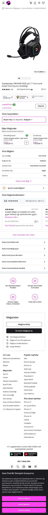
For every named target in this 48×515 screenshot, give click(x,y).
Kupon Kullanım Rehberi (12, 402)
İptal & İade (7, 385)
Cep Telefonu (29, 394)
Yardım (5, 378)
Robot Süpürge (29, 362)
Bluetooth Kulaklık (30, 383)
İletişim (5, 366)
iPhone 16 (27, 416)
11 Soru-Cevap (6, 108)
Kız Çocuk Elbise (30, 406)
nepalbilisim (7, 104)
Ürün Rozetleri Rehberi (11, 406)
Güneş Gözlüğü (29, 413)
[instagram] (23, 468)
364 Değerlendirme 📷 (25, 89)
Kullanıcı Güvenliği (9, 392)
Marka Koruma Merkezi (11, 359)
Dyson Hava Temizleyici (32, 430)
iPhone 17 (27, 409)
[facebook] (11, 468)
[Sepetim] (30, 3)
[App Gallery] (30, 454)
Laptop (26, 420)
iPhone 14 (27, 366)
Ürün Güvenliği (8, 395)
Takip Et (41, 106)
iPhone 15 (27, 402)
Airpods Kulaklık (30, 373)
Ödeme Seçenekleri (10, 381)
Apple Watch (28, 380)
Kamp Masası (29, 437)
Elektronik (8, 8)
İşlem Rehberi (8, 388)
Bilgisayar (16, 8)
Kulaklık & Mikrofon (41, 8)
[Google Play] (16, 454)
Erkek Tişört (28, 390)
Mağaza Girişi (24, 324)
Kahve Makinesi (30, 434)
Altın (25, 359)
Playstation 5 (28, 376)
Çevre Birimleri (27, 8)
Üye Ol (5, 374)
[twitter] (17, 468)
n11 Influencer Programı (12, 409)
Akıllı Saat (27, 369)
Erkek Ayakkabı (29, 387)
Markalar (6, 362)
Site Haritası (7, 399)
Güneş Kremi (28, 427)
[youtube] (29, 468)
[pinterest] (35, 468)
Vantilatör (27, 423)
